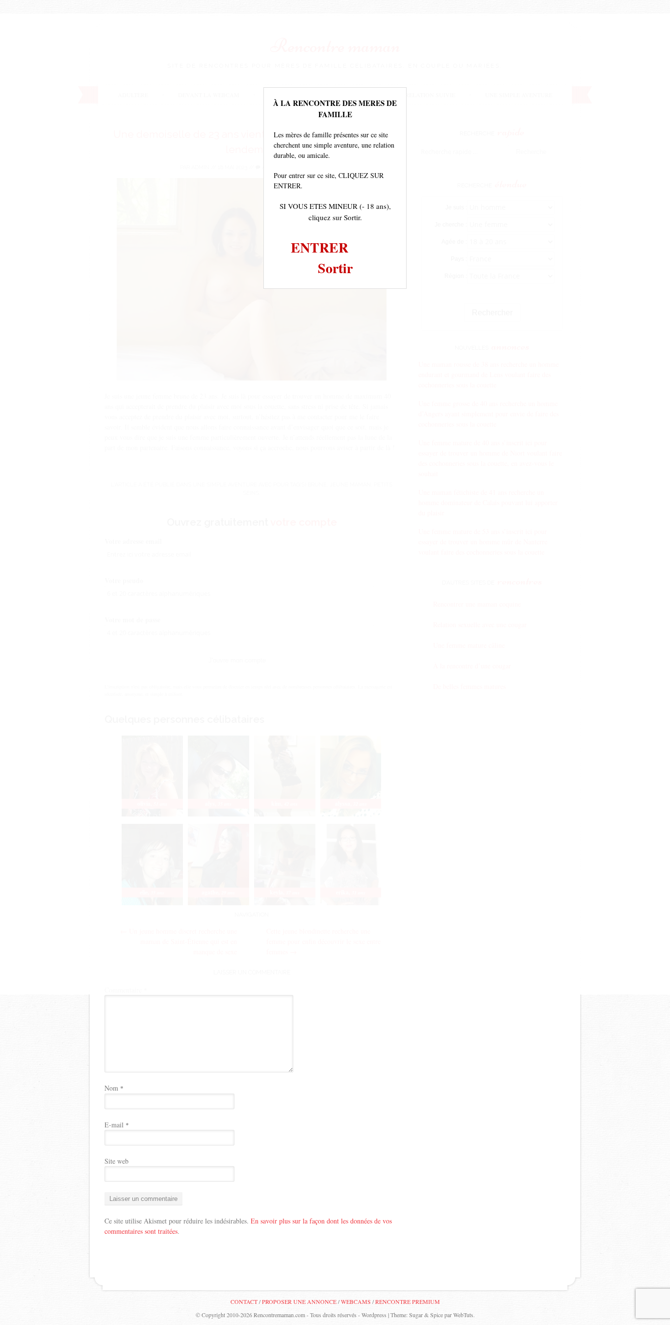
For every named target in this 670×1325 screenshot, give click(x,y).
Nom (114, 1088)
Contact (244, 1301)
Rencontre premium (407, 1301)
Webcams (356, 1301)
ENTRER (319, 247)
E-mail (116, 1124)
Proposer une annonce (299, 1301)
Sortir (335, 268)
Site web (116, 1161)
